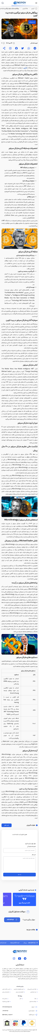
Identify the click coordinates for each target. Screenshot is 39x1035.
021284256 (10, 920)
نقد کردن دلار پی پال (23, 943)
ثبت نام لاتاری (33, 992)
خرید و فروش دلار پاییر (19, 989)
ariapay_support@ (7, 1015)
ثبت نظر (6, 825)
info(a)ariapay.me (7, 1007)
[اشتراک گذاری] (4, 48)
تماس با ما (4, 999)
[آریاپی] (19, 3)
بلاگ (35, 999)
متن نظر (34, 854)
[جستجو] (3, 3)
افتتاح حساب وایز (20, 992)
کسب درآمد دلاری (6, 989)
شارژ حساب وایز (5, 992)
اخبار (21, 999)
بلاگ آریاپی (25, 8)
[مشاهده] (35, 48)
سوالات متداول (32, 1001)
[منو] (36, 3)
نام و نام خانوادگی (31, 846)
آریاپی (32, 8)
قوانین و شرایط (5, 1001)
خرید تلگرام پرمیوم (10, 943)
